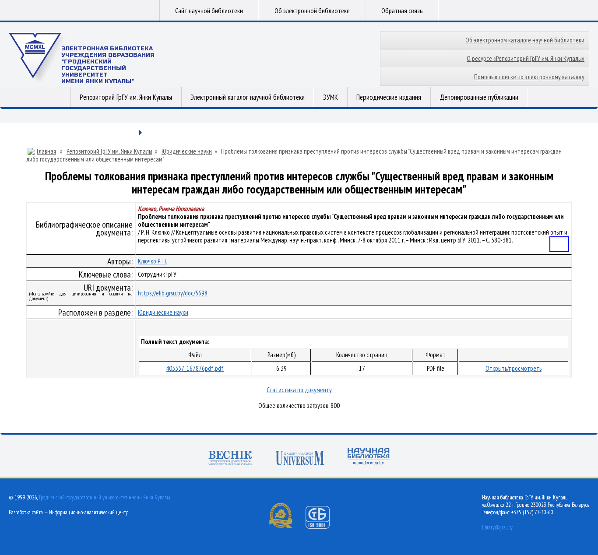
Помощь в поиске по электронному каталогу (529, 77)
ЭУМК (330, 97)
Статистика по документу (299, 390)
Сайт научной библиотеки (209, 10)
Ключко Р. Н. (152, 261)
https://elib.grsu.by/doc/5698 (173, 293)
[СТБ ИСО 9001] (323, 526)
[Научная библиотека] (369, 457)
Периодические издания (388, 97)
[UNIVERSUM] (299, 459)
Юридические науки (187, 151)
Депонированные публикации (479, 97)
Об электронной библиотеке (312, 10)
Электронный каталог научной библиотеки (247, 97)
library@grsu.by (497, 527)
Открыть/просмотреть (513, 368)
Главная (46, 151)
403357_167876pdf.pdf (195, 368)
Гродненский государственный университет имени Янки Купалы (104, 497)
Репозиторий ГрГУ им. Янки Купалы (126, 97)
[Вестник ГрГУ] (230, 459)
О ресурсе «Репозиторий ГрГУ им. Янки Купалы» (525, 58)
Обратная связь (402, 10)
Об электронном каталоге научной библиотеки (524, 40)
